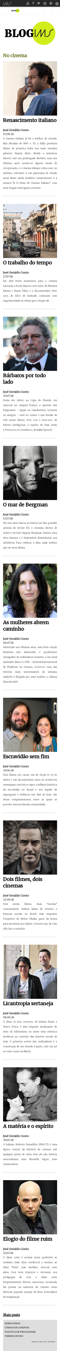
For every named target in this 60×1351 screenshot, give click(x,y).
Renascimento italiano (30, 120)
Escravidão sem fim (26, 756)
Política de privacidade (20, 1332)
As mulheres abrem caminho (26, 625)
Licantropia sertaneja (28, 1003)
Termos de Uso (14, 1336)
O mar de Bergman (25, 505)
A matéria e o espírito (28, 1126)
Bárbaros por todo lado (24, 378)
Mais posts (11, 1315)
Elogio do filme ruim (27, 1239)
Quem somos (12, 1323)
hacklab (52, 1342)
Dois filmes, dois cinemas (22, 882)
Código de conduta (17, 1327)
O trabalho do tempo (27, 263)
